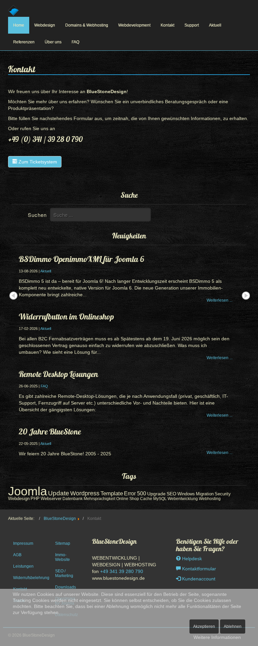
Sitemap (62, 543)
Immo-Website (62, 557)
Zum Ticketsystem (37, 161)
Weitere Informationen (217, 637)
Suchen (37, 214)
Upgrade (156, 493)
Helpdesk (191, 558)
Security (223, 493)
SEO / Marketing (64, 573)
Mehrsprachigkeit (99, 498)
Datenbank (72, 498)
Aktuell (215, 25)
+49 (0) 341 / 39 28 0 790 (45, 139)
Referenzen (24, 42)
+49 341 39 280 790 (121, 571)
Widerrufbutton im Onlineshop (66, 316)
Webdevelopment (134, 25)
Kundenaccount (198, 578)
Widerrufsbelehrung (26, 577)
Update (58, 493)
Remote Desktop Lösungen (58, 374)
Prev (13, 296)
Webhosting (210, 498)
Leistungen (23, 566)
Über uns (53, 42)
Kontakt (167, 25)
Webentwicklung (183, 498)
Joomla (27, 491)
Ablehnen (233, 626)
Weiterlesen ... (219, 300)
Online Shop (127, 498)
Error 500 (135, 493)
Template (111, 493)
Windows (186, 493)
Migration (205, 493)
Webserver (51, 498)
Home (18, 25)
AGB (17, 555)
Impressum (23, 543)
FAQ (75, 42)
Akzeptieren (204, 626)
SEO (171, 493)
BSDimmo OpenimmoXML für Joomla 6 (81, 259)
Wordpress (84, 493)
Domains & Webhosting (86, 25)
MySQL (160, 498)
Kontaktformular (198, 568)
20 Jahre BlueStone (50, 431)
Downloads (65, 587)
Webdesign (44, 25)
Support (191, 25)
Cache (146, 498)
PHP (35, 498)
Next (246, 296)
